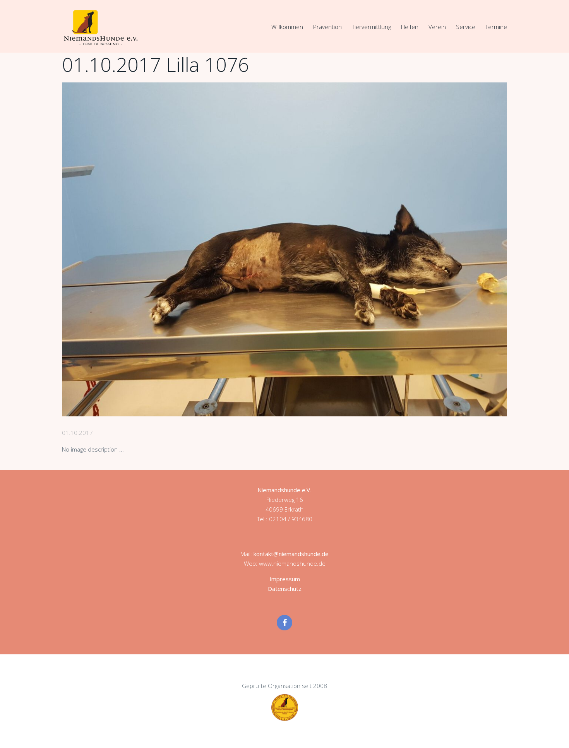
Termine (496, 27)
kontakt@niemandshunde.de (291, 554)
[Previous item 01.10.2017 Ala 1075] (173, 249)
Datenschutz (285, 588)
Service (465, 27)
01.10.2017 (77, 432)
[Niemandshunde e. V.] (100, 27)
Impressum (284, 579)
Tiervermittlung (371, 27)
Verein (437, 27)
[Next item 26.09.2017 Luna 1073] (395, 249)
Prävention (327, 27)
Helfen (409, 27)
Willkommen (287, 27)
